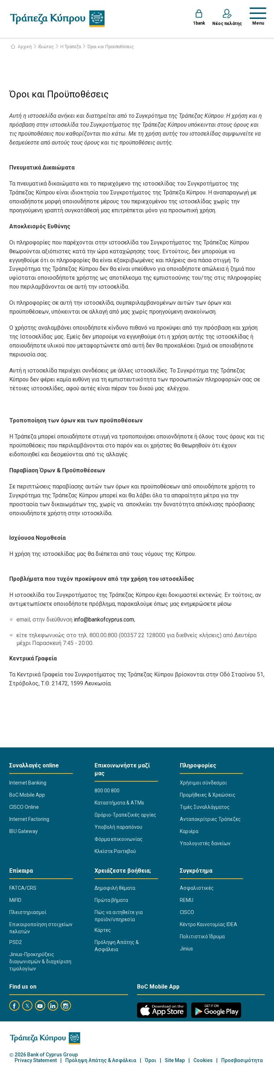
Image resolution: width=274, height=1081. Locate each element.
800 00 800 (107, 790)
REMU (186, 900)
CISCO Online (24, 807)
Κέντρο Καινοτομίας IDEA (208, 924)
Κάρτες (103, 930)
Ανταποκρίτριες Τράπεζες (210, 819)
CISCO (187, 912)
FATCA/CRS (22, 888)
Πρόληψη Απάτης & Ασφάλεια (117, 945)
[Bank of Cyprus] (57, 18)
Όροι (150, 1060)
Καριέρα (189, 831)
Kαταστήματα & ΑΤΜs (119, 803)
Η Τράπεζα (70, 46)
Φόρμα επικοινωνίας (119, 839)
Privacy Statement (36, 1060)
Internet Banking (27, 783)
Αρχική (24, 46)
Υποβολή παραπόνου (118, 827)
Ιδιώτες (46, 46)
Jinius (186, 948)
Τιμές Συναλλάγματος (205, 807)
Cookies (203, 1060)
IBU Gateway (23, 831)
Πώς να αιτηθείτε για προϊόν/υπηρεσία (119, 915)
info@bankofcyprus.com (104, 619)
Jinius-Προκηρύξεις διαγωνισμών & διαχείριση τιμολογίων (40, 961)
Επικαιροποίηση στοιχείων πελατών (40, 928)
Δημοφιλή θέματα (115, 888)
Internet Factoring (29, 819)
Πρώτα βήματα (111, 900)
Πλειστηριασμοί (27, 912)
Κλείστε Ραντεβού (115, 851)
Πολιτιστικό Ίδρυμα (202, 936)
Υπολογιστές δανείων (205, 843)
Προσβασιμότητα (242, 1060)
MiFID (15, 900)
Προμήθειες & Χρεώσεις (207, 795)
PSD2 (15, 942)
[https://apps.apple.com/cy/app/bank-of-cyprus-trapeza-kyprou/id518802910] (162, 1010)
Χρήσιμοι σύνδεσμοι (203, 783)
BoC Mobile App (27, 795)
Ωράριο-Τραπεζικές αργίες (125, 815)
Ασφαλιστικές (197, 888)
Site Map (175, 1060)
